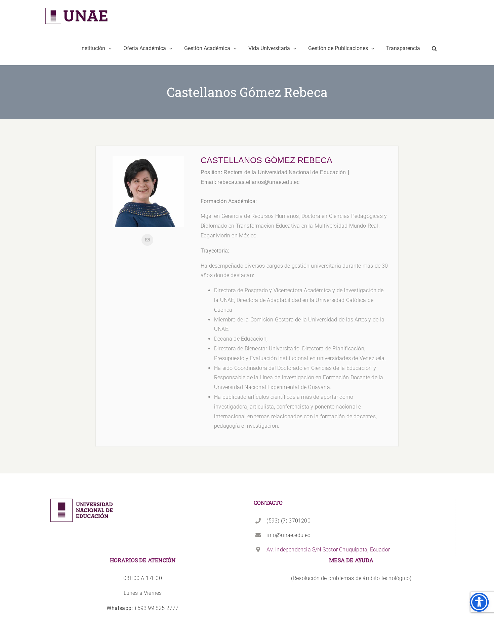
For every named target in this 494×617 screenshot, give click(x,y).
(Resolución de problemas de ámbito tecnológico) (351, 578)
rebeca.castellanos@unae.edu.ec (258, 182)
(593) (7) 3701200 (288, 520)
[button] (434, 48)
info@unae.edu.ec (288, 535)
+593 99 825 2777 (142, 608)
